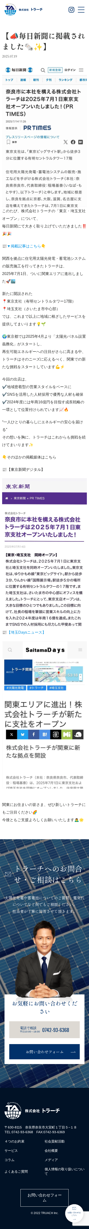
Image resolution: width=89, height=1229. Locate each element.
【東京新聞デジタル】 (26, 470)
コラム (9, 1160)
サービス (11, 1150)
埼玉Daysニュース (26, 632)
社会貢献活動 (55, 1141)
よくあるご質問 (16, 1171)
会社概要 (51, 1150)
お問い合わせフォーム (45, 1052)
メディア (51, 1160)
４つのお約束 (14, 1141)
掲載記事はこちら (26, 246)
